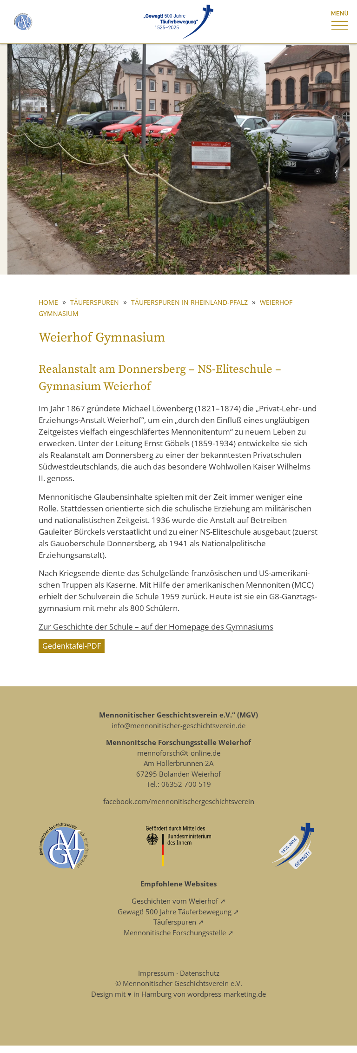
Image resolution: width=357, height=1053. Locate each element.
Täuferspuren (94, 302)
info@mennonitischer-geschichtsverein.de (178, 725)
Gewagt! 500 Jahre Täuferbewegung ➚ (178, 911)
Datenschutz (199, 973)
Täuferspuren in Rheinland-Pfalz (189, 302)
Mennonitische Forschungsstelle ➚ (179, 932)
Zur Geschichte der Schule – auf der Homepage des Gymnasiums (156, 626)
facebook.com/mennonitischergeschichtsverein (178, 801)
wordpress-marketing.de (226, 994)
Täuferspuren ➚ (178, 921)
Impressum (156, 973)
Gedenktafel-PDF (71, 646)
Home (48, 302)
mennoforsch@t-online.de (178, 753)
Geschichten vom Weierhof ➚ (179, 900)
